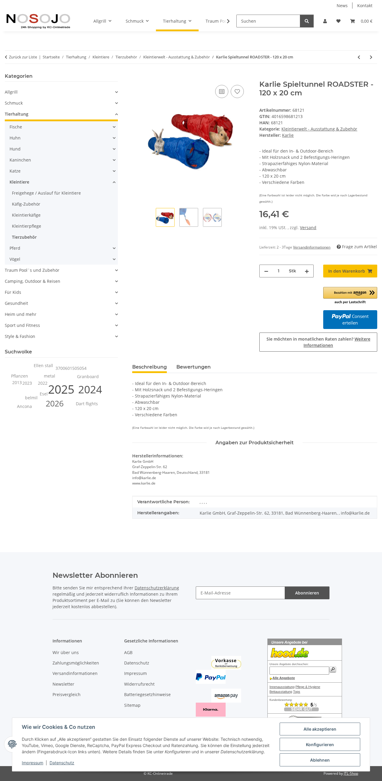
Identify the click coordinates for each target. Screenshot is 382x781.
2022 (42, 383)
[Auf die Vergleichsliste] (221, 91)
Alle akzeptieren (320, 729)
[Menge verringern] (266, 271)
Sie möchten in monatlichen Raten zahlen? (318, 342)
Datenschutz (62, 762)
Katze (15, 171)
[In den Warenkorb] (137, 77)
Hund (15, 149)
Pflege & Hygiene (307, 687)
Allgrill (11, 92)
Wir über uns (66, 652)
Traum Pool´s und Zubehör (32, 270)
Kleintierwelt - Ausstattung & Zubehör (319, 129)
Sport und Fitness (22, 325)
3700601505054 (71, 368)
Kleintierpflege (26, 226)
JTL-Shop (351, 773)
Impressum (32, 762)
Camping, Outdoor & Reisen (32, 281)
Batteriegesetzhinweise (147, 694)
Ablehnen (320, 760)
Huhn (15, 138)
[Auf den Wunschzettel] (237, 91)
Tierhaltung (16, 114)
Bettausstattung (280, 691)
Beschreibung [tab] (149, 367)
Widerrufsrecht (139, 684)
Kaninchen (20, 160)
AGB (128, 652)
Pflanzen (19, 376)
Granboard (88, 376)
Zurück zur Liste (23, 57)
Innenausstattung (282, 687)
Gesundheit (16, 303)
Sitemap (132, 705)
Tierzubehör (24, 237)
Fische (16, 127)
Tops (296, 691)
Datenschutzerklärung (157, 588)
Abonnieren (307, 593)
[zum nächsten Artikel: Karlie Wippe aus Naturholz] (371, 57)
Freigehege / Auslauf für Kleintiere (46, 193)
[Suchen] (307, 21)
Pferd (15, 248)
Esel (44, 394)
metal (49, 376)
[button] (325, 21)
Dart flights (87, 403)
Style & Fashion (20, 336)
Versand (308, 227)
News (342, 5)
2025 (61, 389)
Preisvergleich (67, 694)
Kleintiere (19, 182)
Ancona (24, 406)
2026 (55, 403)
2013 (17, 382)
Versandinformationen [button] (311, 247)
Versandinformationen (75, 673)
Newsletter (63, 684)
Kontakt (364, 5)
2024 (90, 389)
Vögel (15, 259)
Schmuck (14, 103)
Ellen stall (43, 365)
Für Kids (13, 292)
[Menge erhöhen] (306, 271)
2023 (27, 383)
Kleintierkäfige (26, 215)
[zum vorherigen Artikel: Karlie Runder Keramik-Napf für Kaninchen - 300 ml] (359, 57)
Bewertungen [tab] (193, 367)
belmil (31, 397)
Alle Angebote (283, 678)
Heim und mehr (20, 314)
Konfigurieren (320, 744)
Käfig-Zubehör (26, 204)
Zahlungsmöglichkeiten (76, 663)
